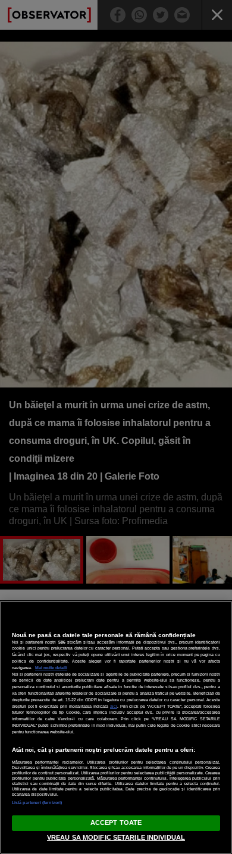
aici (113, 706)
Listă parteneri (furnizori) (37, 802)
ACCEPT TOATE (116, 822)
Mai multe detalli (51, 667)
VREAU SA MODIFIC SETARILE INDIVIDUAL (116, 837)
